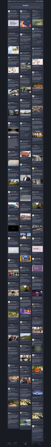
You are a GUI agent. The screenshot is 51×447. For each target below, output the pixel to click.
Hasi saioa (38, 1)
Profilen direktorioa (14, 1)
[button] (13, 230)
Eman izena (41, 1)
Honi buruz (18, 1)
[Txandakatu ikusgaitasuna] (8, 46)
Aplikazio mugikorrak (22, 1)
